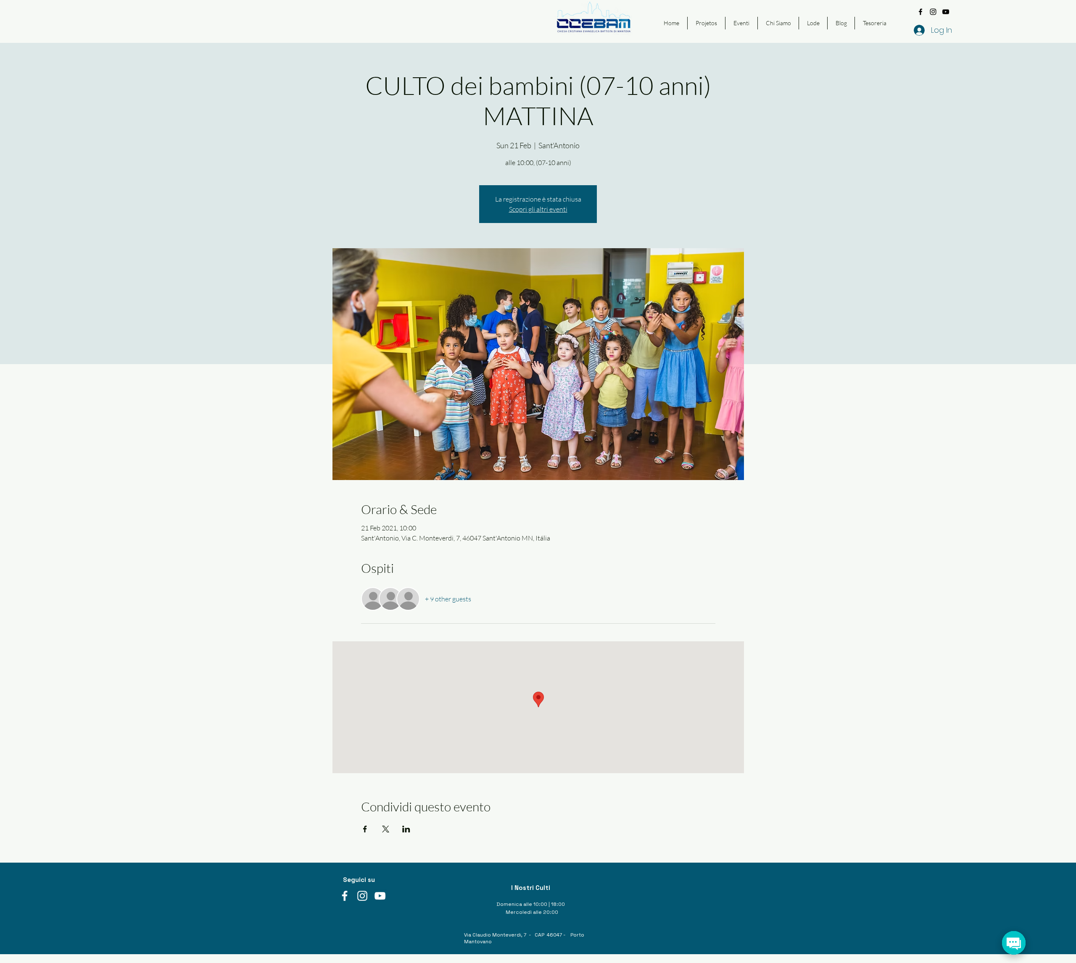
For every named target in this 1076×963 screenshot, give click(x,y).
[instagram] (933, 12)
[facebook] (920, 12)
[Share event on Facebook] (365, 829)
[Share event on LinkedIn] (406, 829)
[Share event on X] (386, 829)
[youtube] (946, 12)
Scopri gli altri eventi (538, 209)
